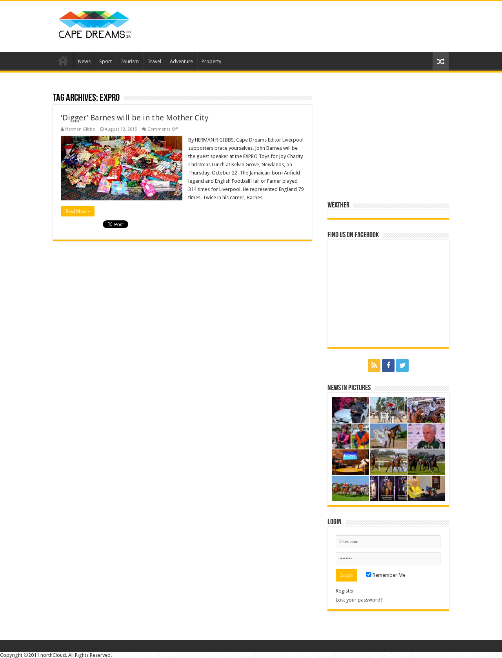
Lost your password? (359, 600)
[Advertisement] (300, 26)
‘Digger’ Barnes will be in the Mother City (135, 117)
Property (211, 61)
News (84, 61)
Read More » (77, 211)
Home (63, 60)
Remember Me (388, 575)
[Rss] (374, 365)
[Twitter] (402, 365)
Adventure (181, 61)
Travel (154, 61)
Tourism (129, 61)
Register (345, 591)
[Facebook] (388, 365)
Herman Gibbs (80, 129)
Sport (105, 61)
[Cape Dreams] (95, 22)
